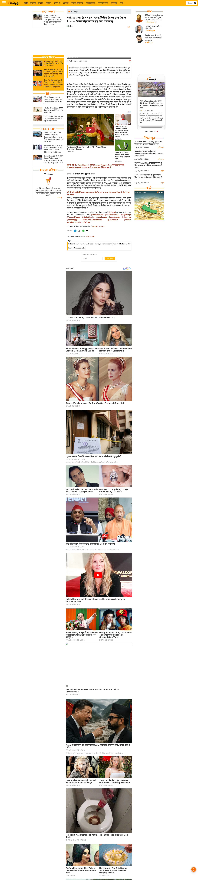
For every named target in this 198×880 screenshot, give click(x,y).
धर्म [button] (121, 3)
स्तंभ (149, 11)
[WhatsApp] (128, 42)
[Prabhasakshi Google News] (130, 61)
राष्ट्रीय (26, 3)
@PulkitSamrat (97, 215)
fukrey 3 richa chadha (103, 244)
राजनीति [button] (114, 3)
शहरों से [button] (65, 3)
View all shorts (151, 131)
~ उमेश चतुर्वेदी (150, 31)
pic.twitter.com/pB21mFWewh (78, 222)
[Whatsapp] (83, 232)
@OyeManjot (126, 215)
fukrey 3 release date (76, 248)
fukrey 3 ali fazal (87, 244)
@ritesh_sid (126, 217)
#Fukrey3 (112, 212)
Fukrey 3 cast (73, 244)
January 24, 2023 (98, 226)
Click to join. (90, 236)
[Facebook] (128, 33)
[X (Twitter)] (128, 38)
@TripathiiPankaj (73, 217)
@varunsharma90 (112, 215)
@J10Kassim (113, 220)
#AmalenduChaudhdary (92, 220)
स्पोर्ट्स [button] (48, 3)
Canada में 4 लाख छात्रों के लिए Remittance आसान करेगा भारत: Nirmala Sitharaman (149, 153)
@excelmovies (114, 217)
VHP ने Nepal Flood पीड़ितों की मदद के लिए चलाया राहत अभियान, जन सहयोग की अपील (148, 165)
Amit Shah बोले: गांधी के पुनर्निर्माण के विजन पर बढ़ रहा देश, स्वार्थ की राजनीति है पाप (148, 177)
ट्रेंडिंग (48, 93)
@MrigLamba (101, 217)
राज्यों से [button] (57, 3)
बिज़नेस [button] (40, 3)
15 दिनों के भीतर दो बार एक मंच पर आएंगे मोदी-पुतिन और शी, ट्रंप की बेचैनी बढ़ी (154, 17)
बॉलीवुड (75, 12)
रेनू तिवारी (69, 61)
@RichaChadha (88, 217)
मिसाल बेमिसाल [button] (77, 3)
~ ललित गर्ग (149, 42)
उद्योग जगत (161, 147)
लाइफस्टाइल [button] (90, 3)
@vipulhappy (72, 220)
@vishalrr (127, 220)
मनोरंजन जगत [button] (103, 3)
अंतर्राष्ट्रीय (32, 3)
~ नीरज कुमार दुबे (150, 22)
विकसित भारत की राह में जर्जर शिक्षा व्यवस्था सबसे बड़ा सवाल (153, 38)
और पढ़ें (59, 197)
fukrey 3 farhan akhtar (121, 244)
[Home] (69, 11)
